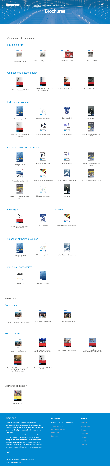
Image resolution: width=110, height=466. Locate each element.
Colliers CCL (20, 283)
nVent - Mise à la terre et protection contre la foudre (42, 350)
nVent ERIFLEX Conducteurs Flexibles (20, 90)
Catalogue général (20, 119)
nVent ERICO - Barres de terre (67, 350)
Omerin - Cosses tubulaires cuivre (91, 134)
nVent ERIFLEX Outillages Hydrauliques (19, 226)
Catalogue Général (20, 165)
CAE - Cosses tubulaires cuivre (91, 180)
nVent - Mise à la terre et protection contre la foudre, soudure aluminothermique (18, 369)
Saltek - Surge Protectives (42, 322)
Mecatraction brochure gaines (43, 180)
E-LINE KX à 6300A (90, 61)
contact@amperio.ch (58, 429)
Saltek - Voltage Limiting (67, 322)
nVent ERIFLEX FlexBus (91, 89)
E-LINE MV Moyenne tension (43, 61)
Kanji (20, 463)
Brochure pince (67, 134)
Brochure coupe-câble (43, 134)
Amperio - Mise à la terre (18, 351)
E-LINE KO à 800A (67, 61)
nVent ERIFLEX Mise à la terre (67, 89)
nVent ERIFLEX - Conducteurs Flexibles (42, 368)
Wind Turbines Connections (67, 180)
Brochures (54, 436)
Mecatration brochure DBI (20, 181)
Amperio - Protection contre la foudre (18, 322)
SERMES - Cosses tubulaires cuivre (19, 197)
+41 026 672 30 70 (57, 426)
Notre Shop (55, 433)
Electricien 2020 (67, 118)
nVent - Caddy (18, 403)
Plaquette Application (43, 118)
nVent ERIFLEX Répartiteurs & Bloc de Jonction (43, 89)
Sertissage (90, 118)
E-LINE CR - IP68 (20, 61)
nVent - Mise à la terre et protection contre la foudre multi (92, 350)
